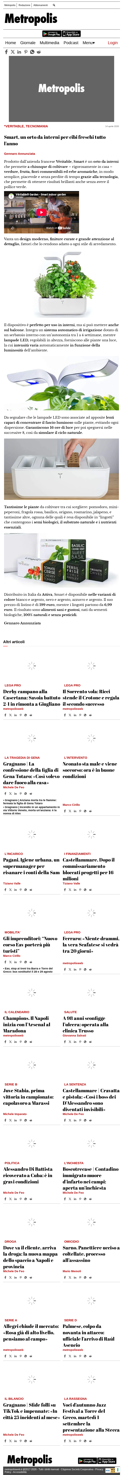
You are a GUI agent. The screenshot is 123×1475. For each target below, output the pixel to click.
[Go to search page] (54, 5)
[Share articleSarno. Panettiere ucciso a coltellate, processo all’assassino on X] (70, 1277)
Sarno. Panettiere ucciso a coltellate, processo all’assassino (91, 1253)
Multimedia (49, 42)
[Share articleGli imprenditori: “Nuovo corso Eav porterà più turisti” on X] (11, 962)
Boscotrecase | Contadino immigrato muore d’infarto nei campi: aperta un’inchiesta (90, 1178)
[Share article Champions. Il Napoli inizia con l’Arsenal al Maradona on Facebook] (6, 1041)
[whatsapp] (32, 52)
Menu (88, 42)
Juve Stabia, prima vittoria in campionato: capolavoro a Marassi (28, 1096)
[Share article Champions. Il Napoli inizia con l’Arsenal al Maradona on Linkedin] (16, 1041)
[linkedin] (19, 52)
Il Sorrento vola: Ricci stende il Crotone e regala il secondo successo (91, 697)
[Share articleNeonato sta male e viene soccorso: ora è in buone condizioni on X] (70, 811)
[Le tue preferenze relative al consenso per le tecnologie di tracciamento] (118, 1470)
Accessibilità (20, 1472)
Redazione (24, 5)
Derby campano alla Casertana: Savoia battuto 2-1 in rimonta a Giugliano (31, 697)
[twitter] (13, 52)
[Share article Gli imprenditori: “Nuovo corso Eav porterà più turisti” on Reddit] (31, 962)
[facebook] (6, 52)
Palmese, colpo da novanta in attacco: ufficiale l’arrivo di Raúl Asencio (88, 1335)
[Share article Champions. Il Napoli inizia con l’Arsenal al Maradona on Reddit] (31, 1041)
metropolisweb (13, 708)
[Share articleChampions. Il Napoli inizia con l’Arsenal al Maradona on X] (11, 1041)
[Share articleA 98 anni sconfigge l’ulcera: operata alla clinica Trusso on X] (70, 1041)
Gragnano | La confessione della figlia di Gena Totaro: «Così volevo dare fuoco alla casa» (31, 773)
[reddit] (39, 52)
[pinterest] (26, 52)
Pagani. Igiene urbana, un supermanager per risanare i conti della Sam (31, 865)
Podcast (71, 42)
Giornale (28, 42)
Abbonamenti (40, 5)
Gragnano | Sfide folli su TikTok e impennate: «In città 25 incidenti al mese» (31, 1410)
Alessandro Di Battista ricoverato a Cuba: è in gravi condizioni (28, 1175)
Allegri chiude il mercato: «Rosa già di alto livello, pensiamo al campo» (31, 1332)
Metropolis (9, 5)
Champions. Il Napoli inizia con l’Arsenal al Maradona (26, 1024)
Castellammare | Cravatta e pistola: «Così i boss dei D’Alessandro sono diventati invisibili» (91, 1099)
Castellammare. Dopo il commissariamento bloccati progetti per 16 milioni (89, 869)
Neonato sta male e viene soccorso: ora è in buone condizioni (90, 769)
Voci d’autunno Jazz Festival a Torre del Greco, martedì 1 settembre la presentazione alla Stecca (91, 1417)
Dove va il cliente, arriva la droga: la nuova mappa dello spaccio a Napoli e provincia (30, 1257)
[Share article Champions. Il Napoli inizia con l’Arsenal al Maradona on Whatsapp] (26, 1041)
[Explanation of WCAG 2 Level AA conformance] (111, 1472)
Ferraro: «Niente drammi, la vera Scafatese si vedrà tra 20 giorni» (91, 944)
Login (113, 42)
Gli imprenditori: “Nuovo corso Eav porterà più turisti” (30, 944)
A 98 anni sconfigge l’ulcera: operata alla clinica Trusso (86, 1024)
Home (10, 42)
